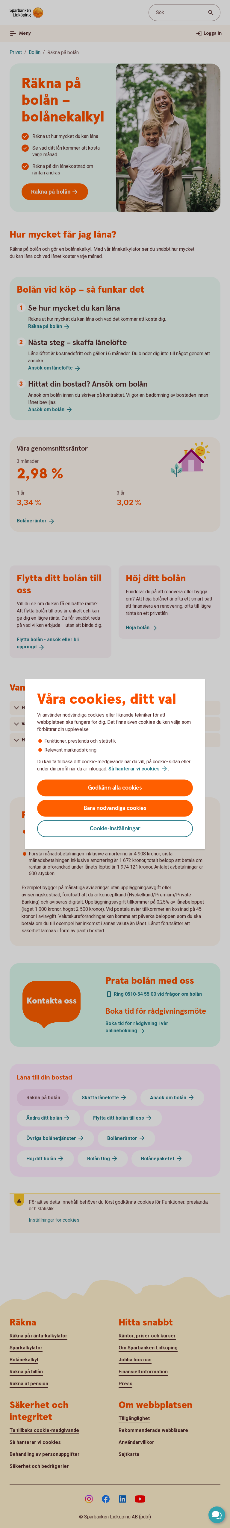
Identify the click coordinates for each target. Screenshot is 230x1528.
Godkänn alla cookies (115, 788)
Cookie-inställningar (115, 828)
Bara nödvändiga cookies (115, 808)
